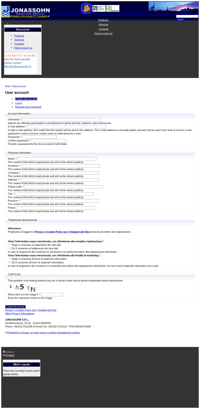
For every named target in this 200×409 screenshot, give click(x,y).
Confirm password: (19, 140)
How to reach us (103, 33)
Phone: (12, 207)
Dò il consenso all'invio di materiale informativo (37, 262)
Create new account (26, 99)
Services (103, 24)
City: (11, 193)
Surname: (14, 165)
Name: (12, 158)
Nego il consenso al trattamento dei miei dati (36, 245)
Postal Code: (16, 186)
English (9, 355)
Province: (14, 200)
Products (103, 20)
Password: (14, 137)
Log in (18, 103)
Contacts (103, 29)
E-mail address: (17, 126)
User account (19, 86)
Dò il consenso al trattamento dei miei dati (34, 248)
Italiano (9, 351)
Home (7, 86)
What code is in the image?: (24, 294)
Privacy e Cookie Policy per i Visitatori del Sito (30, 310)
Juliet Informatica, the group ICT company (25, 16)
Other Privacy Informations (19, 313)
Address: (13, 179)
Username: (15, 119)
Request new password (28, 107)
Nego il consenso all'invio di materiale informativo (39, 259)
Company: (14, 172)
